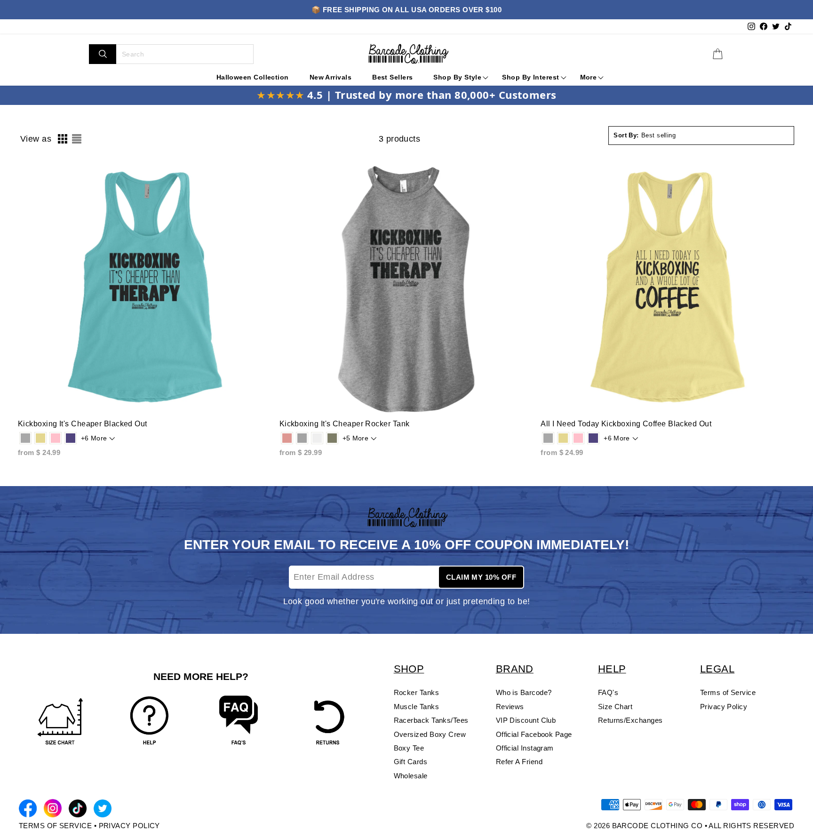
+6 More (94, 438)
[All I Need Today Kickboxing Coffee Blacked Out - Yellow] (563, 438)
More (588, 77)
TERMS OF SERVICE (55, 826)
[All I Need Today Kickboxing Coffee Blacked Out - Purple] (593, 438)
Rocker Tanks (416, 692)
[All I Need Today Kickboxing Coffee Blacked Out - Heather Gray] (548, 438)
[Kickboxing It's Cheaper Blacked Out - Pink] (55, 438)
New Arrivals (330, 77)
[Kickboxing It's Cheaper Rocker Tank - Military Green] (332, 438)
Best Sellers (392, 77)
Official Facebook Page (534, 734)
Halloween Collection (252, 77)
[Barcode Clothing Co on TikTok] (78, 810)
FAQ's (608, 692)
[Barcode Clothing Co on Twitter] (103, 810)
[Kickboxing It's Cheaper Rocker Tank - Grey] (302, 438)
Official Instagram (525, 748)
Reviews (510, 707)
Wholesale (411, 776)
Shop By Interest (530, 77)
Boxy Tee (409, 748)
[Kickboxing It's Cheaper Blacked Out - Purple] (70, 438)
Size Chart (615, 707)
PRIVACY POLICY (129, 826)
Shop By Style (457, 77)
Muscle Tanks (416, 707)
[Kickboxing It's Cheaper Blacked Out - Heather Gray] (25, 438)
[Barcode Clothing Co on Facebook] (28, 810)
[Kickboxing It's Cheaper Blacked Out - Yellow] (40, 438)
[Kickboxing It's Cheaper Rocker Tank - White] (317, 438)
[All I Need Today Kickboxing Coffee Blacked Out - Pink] (578, 438)
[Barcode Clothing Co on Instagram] (53, 810)
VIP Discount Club (526, 720)
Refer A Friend (519, 762)
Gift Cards (411, 762)
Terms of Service (728, 692)
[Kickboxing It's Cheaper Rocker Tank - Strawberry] (287, 438)
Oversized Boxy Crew (430, 734)
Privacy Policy (723, 707)
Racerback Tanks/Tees (431, 720)
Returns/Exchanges (630, 720)
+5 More (355, 438)
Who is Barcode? (524, 692)
